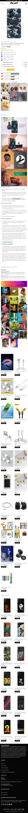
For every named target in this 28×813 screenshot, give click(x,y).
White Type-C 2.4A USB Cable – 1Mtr (21, 371)
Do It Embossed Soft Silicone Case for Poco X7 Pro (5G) (7, 688)
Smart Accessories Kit (4, 539)
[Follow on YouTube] (11, 804)
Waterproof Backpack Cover (19, 515)
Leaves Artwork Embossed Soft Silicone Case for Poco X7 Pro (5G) (6, 639)
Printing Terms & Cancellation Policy (8, 772)
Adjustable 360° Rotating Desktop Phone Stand (6, 564)
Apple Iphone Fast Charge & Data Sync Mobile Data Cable (6, 515)
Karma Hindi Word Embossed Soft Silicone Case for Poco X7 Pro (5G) (20, 712)
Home (2, 41)
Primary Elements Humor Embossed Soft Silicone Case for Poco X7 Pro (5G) (20, 737)
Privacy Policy (3, 765)
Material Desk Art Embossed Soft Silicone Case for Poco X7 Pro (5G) (6, 712)
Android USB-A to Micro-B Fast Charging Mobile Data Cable (6, 444)
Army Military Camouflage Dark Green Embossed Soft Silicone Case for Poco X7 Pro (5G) (7, 664)
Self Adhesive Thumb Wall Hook (20, 467)
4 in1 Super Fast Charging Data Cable (21, 419)
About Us (2, 763)
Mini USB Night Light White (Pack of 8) (7, 396)
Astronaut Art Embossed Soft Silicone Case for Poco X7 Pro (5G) (21, 639)
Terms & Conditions (4, 767)
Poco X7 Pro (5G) (13, 41)
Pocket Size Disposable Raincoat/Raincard (18, 540)
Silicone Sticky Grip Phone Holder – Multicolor (6, 491)
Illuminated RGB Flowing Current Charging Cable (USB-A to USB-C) (6, 372)
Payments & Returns (5, 770)
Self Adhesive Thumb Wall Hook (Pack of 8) (21, 491)
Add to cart (10, 69)
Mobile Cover (6, 41)
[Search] (3, 3)
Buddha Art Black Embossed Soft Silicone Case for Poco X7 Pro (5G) (6, 737)
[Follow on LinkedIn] (9, 804)
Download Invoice (4, 794)
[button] (1, 3)
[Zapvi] (14, 3)
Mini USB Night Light (4, 467)
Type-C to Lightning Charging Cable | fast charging (21, 396)
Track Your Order (4, 792)
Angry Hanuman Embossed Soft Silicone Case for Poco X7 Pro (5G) (6, 615)
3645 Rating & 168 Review (9, 50)
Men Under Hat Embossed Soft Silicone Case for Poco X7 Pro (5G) (20, 615)
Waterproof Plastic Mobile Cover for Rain (7, 420)
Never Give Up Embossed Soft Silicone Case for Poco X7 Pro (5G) (20, 663)
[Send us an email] (7, 804)
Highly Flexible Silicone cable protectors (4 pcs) (5, 588)
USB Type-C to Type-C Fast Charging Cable (21, 444)
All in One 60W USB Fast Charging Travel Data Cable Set (20, 564)
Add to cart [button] (4, 423)
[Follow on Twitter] (6, 804)
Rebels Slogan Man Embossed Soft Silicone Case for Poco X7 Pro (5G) (20, 688)
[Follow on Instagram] (4, 804)
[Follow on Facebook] (2, 804)
